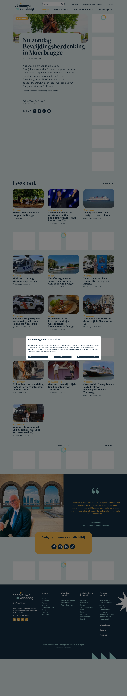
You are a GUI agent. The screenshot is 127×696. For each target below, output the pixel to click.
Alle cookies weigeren (62, 357)
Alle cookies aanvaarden (38, 357)
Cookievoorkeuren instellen (88, 357)
